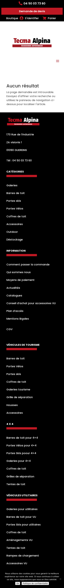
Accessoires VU (16, 563)
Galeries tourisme (18, 389)
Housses (12, 405)
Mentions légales (17, 318)
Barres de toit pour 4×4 (22, 438)
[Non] (60, 578)
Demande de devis (32, 11)
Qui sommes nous (18, 272)
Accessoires (14, 224)
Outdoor (12, 232)
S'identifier (32, 18)
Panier (52, 18)
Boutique (12, 18)
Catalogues (14, 295)
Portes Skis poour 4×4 (21, 453)
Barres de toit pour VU (21, 517)
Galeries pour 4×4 (18, 461)
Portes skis (13, 201)
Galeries (11, 185)
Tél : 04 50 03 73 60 (19, 160)
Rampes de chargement (22, 555)
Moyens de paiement (20, 280)
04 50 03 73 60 (34, 3)
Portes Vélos (14, 208)
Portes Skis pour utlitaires (23, 524)
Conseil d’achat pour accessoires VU (31, 303)
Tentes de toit (15, 484)
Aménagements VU (19, 540)
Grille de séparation (19, 397)
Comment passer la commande (28, 264)
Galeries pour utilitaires (22, 509)
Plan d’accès (14, 311)
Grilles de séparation (20, 476)
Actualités (13, 288)
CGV (9, 329)
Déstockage (14, 239)
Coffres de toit (16, 216)
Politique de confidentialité (35, 583)
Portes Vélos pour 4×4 (21, 445)
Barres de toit (15, 193)
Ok (17, 583)
